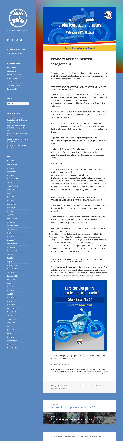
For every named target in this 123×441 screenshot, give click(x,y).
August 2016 (11, 323)
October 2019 (11, 229)
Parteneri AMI (12, 89)
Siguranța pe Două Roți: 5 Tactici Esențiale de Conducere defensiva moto (17, 120)
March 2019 (11, 240)
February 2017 (12, 301)
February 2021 (12, 204)
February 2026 (12, 165)
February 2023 (12, 172)
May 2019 (10, 236)
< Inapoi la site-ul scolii (15, 54)
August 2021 (11, 190)
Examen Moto (12, 78)
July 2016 (10, 326)
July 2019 (10, 233)
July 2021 (10, 193)
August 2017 (11, 280)
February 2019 (12, 244)
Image (54, 386)
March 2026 (11, 161)
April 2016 (10, 334)
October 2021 (11, 183)
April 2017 (10, 294)
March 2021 (11, 200)
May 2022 (10, 175)
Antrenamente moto (14, 75)
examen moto (93, 386)
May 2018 (10, 262)
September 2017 (12, 276)
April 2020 (10, 215)
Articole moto (12, 71)
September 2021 (12, 186)
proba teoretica (61, 388)
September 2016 (12, 319)
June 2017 (10, 287)
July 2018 (10, 258)
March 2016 (11, 337)
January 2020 (11, 222)
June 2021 (10, 197)
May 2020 (10, 211)
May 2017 (10, 290)
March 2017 (11, 298)
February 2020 (12, 218)
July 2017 (10, 283)
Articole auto (11, 67)
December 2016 (12, 308)
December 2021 (12, 179)
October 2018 (11, 254)
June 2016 (10, 330)
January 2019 (11, 247)
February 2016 (12, 341)
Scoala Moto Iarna (13, 85)
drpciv (70, 358)
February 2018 (12, 265)
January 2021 (11, 208)
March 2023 (11, 168)
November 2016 (12, 312)
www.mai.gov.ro (62, 364)
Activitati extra (12, 82)
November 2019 (12, 226)
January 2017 (11, 305)
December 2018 (12, 251)
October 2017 (11, 272)
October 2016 (11, 316)
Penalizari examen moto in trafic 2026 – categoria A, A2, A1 (17, 128)
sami (71, 386)
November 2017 (12, 269)
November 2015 (12, 348)
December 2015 (12, 344)
